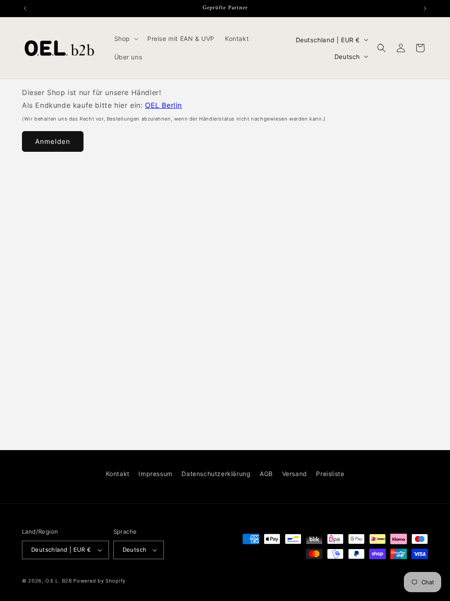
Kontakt (118, 473)
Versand (294, 473)
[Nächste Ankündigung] (425, 8)
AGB (266, 473)
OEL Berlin (163, 105)
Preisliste (330, 473)
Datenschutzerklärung (215, 473)
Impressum (155, 473)
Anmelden (52, 141)
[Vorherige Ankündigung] (25, 8)
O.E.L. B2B (58, 581)
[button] (125, 38)
